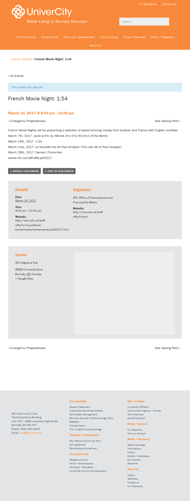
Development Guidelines (83, 448)
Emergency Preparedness (27, 121)
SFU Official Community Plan (85, 440)
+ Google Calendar (24, 171)
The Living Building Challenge (86, 429)
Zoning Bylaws (77, 444)
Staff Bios (132, 478)
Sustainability (49, 37)
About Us (95, 45)
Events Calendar (136, 418)
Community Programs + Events (144, 410)
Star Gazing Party (168, 121)
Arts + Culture (109, 37)
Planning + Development (79, 37)
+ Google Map (24, 278)
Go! (173, 22)
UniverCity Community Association (88, 470)
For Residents (148, 4)
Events (27, 59)
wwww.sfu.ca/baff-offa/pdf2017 (30, 158)
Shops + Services (134, 37)
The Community (26, 37)
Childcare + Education (82, 467)
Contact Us (169, 4)
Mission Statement (80, 407)
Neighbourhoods (79, 459)
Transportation (78, 425)
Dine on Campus (136, 433)
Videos (131, 452)
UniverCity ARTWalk (138, 407)
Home (15, 59)
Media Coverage (136, 444)
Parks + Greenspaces (81, 463)
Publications (134, 448)
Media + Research (162, 37)
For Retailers (134, 429)
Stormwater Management (83, 414)
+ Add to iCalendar (59, 171)
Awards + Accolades (138, 456)
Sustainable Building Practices (86, 410)
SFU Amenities (135, 414)
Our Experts (133, 459)
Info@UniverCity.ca (31, 433)
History (131, 475)
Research (132, 463)
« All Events (16, 76)
